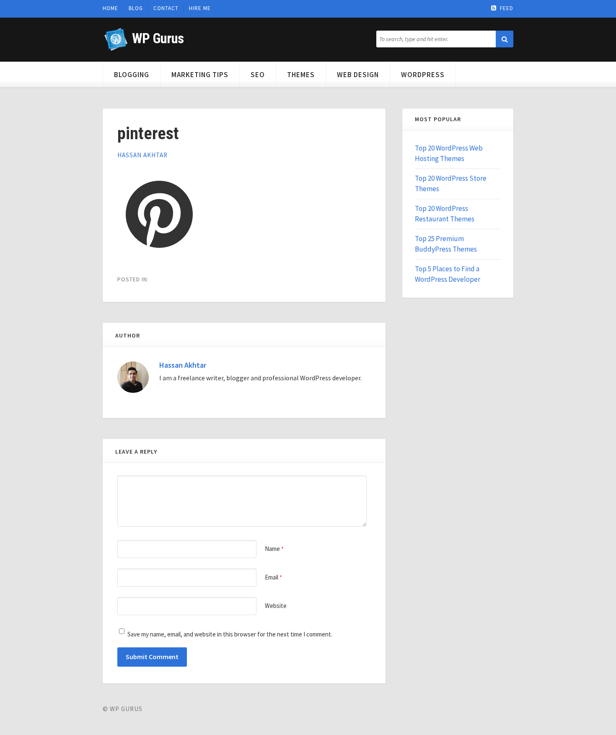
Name (274, 549)
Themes (301, 74)
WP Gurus (158, 38)
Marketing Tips (199, 74)
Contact (166, 8)
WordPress (423, 74)
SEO (258, 74)
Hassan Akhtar (142, 155)
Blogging (131, 74)
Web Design (358, 74)
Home (110, 8)
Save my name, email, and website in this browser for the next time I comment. (229, 634)
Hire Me (200, 8)
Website (276, 606)
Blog (136, 8)
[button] (504, 39)
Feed (506, 8)
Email (273, 577)
